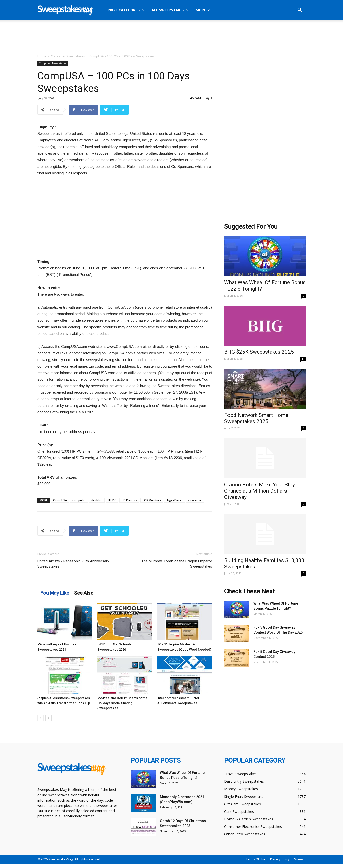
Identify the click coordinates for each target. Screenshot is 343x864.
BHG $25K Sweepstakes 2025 (259, 352)
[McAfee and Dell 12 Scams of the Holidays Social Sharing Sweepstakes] (124, 675)
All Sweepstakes (168, 10)
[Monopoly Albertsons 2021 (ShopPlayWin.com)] (143, 803)
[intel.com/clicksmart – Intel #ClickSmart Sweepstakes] (184, 675)
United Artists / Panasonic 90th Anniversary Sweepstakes (73, 564)
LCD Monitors (152, 500)
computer (79, 500)
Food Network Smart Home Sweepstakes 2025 (256, 418)
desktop (96, 500)
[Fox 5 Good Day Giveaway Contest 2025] (236, 658)
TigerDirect (174, 500)
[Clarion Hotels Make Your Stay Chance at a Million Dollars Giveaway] (265, 458)
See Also (83, 593)
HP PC (112, 500)
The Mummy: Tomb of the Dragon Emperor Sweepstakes (176, 564)
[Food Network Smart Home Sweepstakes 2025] (265, 389)
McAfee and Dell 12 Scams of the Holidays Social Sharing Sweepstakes (122, 703)
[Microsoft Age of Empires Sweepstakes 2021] (64, 621)
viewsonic (195, 500)
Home (41, 56)
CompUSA (60, 500)
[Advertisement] (171, 37)
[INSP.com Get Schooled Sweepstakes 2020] (124, 621)
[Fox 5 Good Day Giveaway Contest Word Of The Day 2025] (236, 633)
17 (303, 359)
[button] (300, 10)
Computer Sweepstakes (68, 56)
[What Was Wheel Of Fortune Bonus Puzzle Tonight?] (265, 256)
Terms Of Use (255, 859)
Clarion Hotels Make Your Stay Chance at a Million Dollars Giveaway (259, 491)
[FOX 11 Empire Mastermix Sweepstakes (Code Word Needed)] (184, 621)
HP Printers (129, 500)
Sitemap (300, 859)
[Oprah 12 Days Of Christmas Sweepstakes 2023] (143, 827)
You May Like (54, 593)
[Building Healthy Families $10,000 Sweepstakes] (265, 534)
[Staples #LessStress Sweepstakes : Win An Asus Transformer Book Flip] (64, 675)
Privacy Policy (279, 859)
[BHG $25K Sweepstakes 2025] (265, 326)
